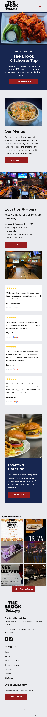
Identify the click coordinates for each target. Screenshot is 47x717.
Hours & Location (12, 661)
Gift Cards (9, 678)
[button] (12, 530)
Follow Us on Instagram (23, 589)
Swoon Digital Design (35, 715)
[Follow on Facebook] (6, 639)
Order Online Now (23, 81)
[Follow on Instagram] (11, 639)
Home (7, 652)
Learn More (16, 245)
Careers (8, 669)
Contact (8, 674)
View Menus (16, 160)
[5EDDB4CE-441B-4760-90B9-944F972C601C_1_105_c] (23, 278)
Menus (7, 656)
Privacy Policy (31, 709)
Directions (10, 218)
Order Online (16, 696)
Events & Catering (12, 665)
